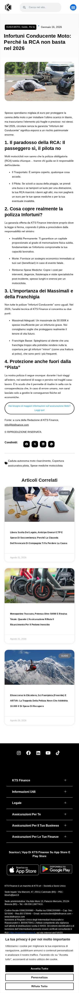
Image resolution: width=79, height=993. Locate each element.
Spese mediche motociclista (46, 465)
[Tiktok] (57, 752)
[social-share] (26, 444)
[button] (73, 7)
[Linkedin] (38, 752)
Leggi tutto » (18, 547)
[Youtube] (48, 752)
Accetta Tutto (39, 968)
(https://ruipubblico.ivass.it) (22, 932)
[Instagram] (18, 752)
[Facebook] (28, 752)
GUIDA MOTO (13, 27)
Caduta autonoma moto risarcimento (29, 460)
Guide (24, 27)
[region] (39, 963)
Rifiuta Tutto (39, 986)
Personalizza (39, 977)
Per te (32, 27)
